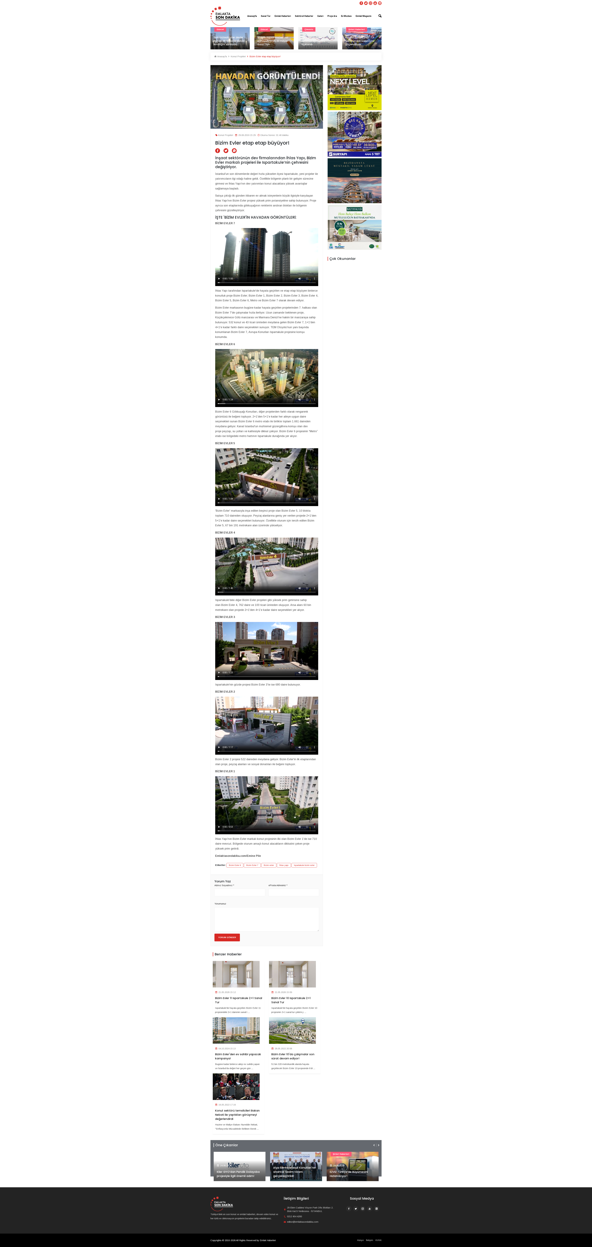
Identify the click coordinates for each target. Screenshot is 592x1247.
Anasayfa (252, 16)
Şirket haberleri (269, 29)
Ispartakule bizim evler (304, 865)
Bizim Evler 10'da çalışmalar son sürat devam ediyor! (292, 1056)
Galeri (320, 16)
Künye (360, 1240)
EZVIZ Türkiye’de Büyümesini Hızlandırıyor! (236, 1174)
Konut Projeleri (238, 56)
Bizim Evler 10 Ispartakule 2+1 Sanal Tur (291, 1000)
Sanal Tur (266, 16)
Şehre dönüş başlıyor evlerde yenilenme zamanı (317, 42)
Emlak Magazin (363, 16)
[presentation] (374, 1145)
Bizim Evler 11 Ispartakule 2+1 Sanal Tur (238, 1000)
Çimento (221, 29)
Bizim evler (269, 865)
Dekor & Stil (310, 29)
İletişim (369, 1240)
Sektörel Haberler (304, 16)
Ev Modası (346, 16)
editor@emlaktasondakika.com (302, 1221)
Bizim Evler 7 (252, 865)
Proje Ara (332, 16)
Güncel (352, 29)
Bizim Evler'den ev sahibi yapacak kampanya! (238, 1056)
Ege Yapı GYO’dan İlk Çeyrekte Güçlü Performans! (294, 1174)
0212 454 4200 (294, 1216)
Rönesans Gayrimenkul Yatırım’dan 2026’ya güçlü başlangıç (347, 1172)
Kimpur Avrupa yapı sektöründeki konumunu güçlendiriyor (272, 41)
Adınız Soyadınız (224, 885)
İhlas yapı (283, 865)
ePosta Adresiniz (278, 885)
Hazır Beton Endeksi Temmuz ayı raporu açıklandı (225, 41)
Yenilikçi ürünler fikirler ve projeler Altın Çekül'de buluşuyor (360, 41)
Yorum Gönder (227, 937)
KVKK (378, 1240)
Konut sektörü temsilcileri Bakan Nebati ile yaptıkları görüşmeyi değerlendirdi (237, 1115)
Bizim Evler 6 (235, 865)
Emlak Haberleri (283, 16)
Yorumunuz (220, 903)
